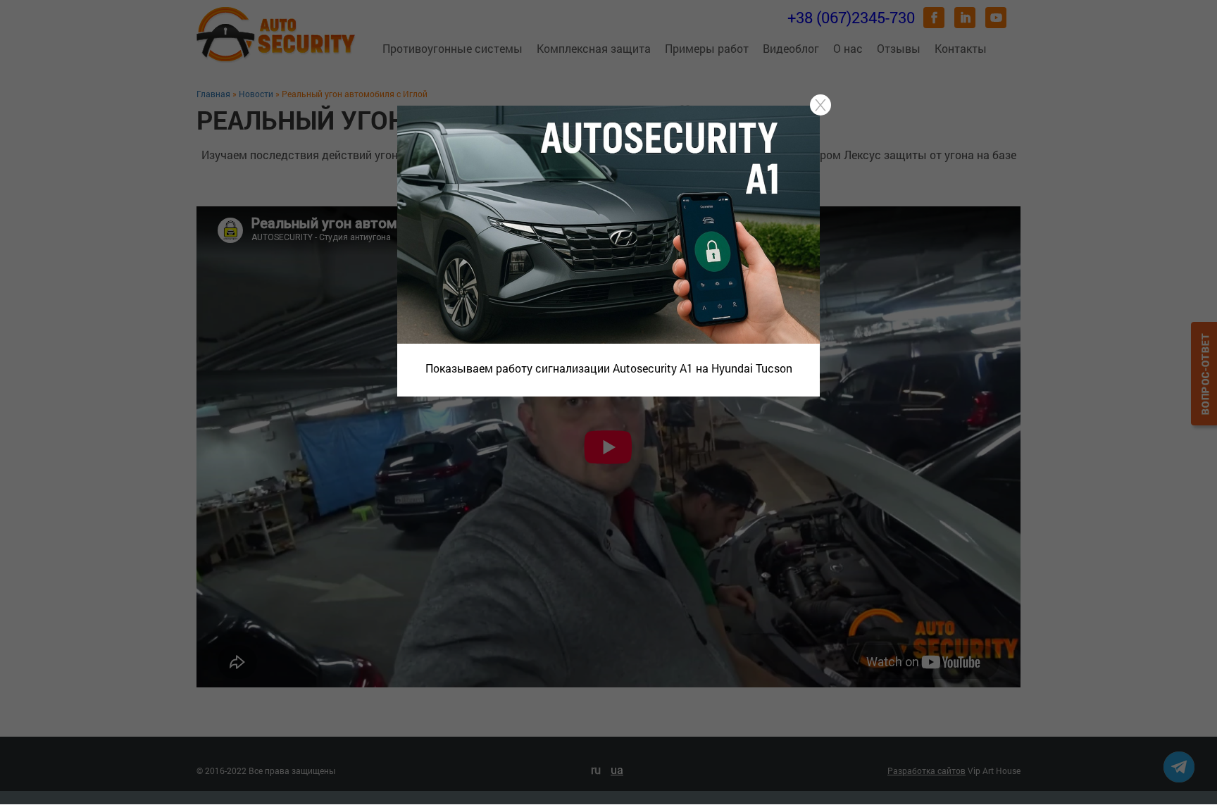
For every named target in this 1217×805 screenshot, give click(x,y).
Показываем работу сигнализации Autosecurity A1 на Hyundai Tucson (608, 368)
